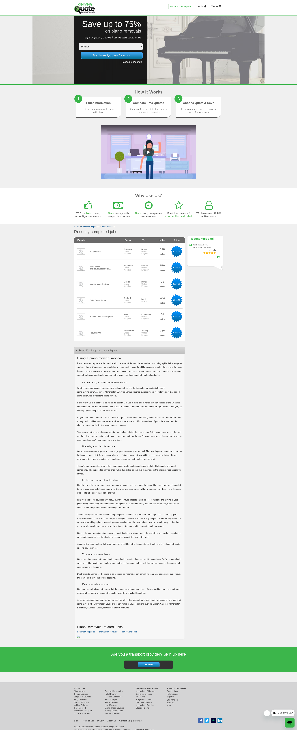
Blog (76, 720)
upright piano (95, 251)
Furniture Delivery (81, 702)
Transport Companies (176, 688)
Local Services (111, 705)
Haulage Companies (114, 697)
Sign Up (170, 697)
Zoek (169, 705)
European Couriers (144, 702)
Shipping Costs (142, 708)
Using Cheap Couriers (114, 708)
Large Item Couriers (82, 697)
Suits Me (170, 703)
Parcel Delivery (111, 702)
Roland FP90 (95, 333)
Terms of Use (87, 720)
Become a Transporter (181, 6)
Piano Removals (108, 227)
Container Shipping (144, 694)
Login (200, 6)
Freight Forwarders (144, 700)
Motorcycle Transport (83, 711)
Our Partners (172, 700)
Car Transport (80, 708)
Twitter (206, 720)
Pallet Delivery (111, 694)
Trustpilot (213, 720)
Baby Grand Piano (98, 300)
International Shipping (145, 691)
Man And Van (79, 691)
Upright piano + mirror (99, 284)
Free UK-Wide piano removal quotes (99, 350)
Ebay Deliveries (80, 700)
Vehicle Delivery (81, 705)
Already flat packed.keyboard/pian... (100, 268)
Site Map (137, 720)
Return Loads (172, 694)
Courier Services (81, 694)
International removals (108, 632)
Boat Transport (111, 700)
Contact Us (124, 720)
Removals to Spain (129, 632)
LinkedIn (219, 720)
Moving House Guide (114, 711)
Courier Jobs (172, 691)
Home (76, 227)
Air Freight (140, 697)
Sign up (149, 664)
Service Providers (112, 713)
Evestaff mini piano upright (101, 317)
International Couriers (145, 705)
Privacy (100, 720)
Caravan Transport (82, 713)
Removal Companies (90, 227)
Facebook (200, 720)
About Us (111, 720)
